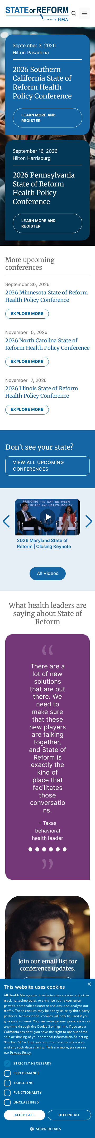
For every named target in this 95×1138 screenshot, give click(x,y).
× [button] (89, 984)
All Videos (47, 573)
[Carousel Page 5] (58, 849)
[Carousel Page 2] (37, 849)
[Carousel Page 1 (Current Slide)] (30, 849)
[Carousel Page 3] (44, 849)
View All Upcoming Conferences (38, 466)
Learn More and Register (38, 118)
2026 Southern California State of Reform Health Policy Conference (42, 82)
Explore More (27, 313)
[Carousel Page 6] (64, 849)
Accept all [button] (24, 1115)
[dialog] (47, 1058)
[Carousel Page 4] (51, 849)
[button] (74, 13)
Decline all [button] (69, 1115)
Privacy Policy (20, 1052)
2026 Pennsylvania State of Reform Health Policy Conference (44, 188)
